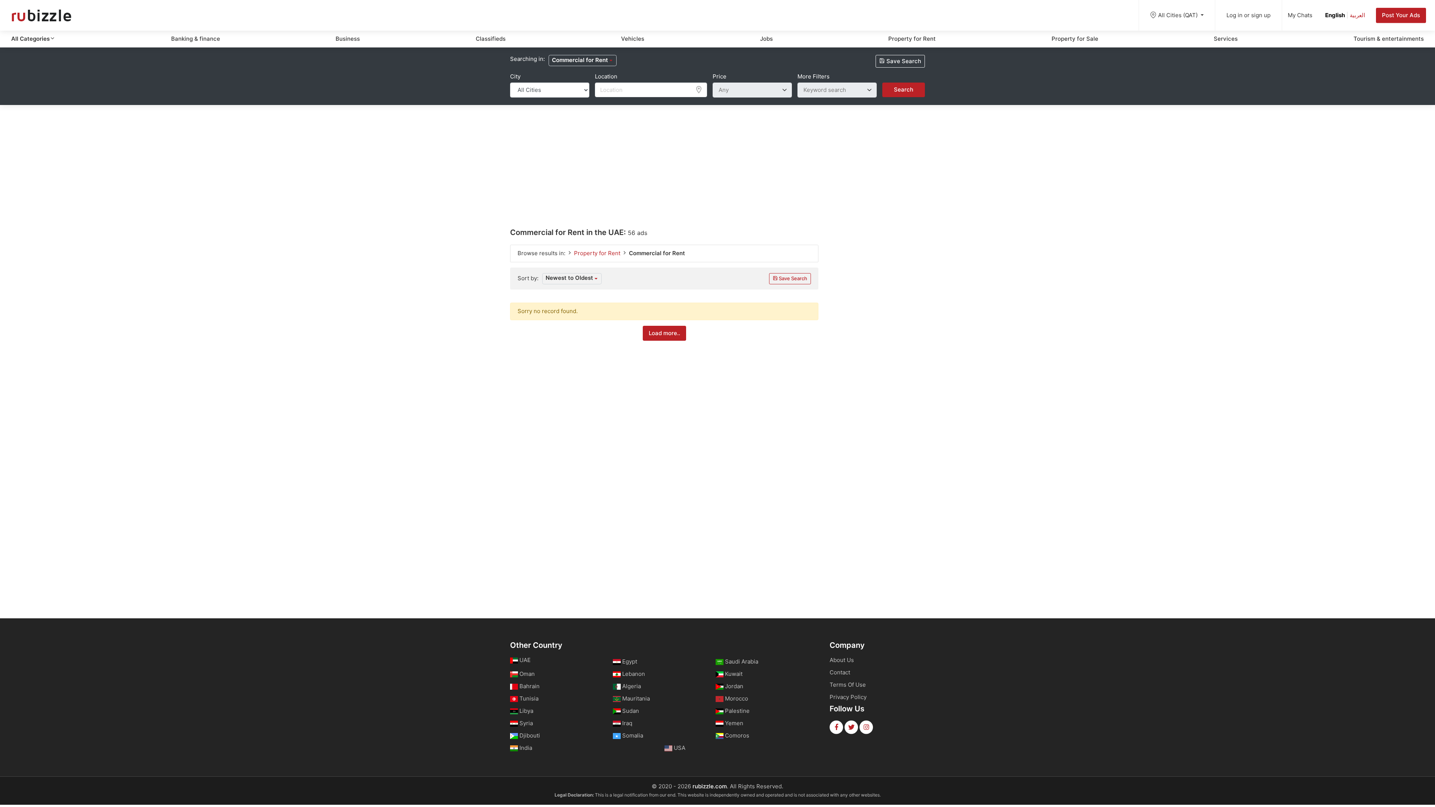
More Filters (813, 76)
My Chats (1300, 15)
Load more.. (664, 333)
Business (348, 38)
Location (606, 76)
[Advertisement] (717, 157)
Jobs (766, 38)
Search (903, 89)
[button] (583, 60)
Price (719, 76)
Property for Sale (1075, 38)
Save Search (903, 61)
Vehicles (632, 38)
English (1335, 15)
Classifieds (491, 38)
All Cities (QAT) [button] (1178, 15)
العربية (1357, 15)
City (515, 76)
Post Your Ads (1401, 15)
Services (1226, 38)
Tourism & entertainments (1389, 38)
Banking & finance (195, 38)
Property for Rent (912, 38)
